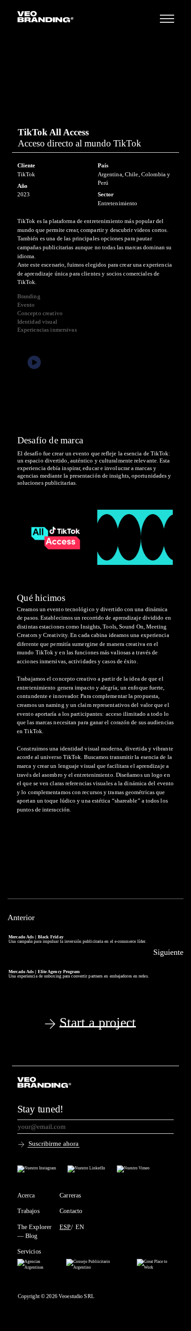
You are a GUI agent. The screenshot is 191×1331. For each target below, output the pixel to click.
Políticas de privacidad (44, 1285)
